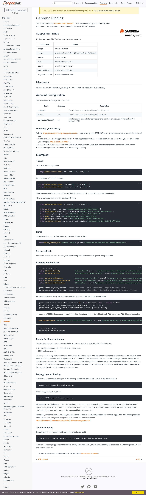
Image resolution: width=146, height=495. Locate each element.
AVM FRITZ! (8, 80)
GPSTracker (8, 345)
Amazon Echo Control (12, 49)
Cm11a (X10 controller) (12, 138)
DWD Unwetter (9, 216)
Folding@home (9, 301)
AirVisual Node (9, 35)
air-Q (5, 32)
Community (113, 3)
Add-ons (103, 3)
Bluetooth (7, 97)
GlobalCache (8, 335)
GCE (5, 325)
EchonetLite (8, 223)
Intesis (6, 443)
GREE (6, 349)
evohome (7, 274)
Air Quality (8, 29)
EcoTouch (7, 229)
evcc (5, 270)
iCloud (6, 429)
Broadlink (7, 114)
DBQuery (7, 168)
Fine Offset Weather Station (14, 287)
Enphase (7, 257)
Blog (123, 3)
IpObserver (8, 450)
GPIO (5, 342)
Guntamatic (8, 359)
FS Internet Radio (10, 315)
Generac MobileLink (11, 332)
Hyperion (7, 416)
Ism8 (5, 463)
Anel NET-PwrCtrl (10, 63)
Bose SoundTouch (10, 110)
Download (78, 3)
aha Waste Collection (12, 25)
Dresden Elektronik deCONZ (14, 202)
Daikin (6, 155)
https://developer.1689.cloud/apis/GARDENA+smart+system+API (64, 420)
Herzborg (7, 386)
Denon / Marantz (10, 172)
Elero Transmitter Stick (12, 243)
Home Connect (9, 390)
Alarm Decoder (9, 39)
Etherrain (7, 267)
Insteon (6, 440)
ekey (5, 236)
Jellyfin (6, 474)
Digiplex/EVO (8, 182)
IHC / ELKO (8, 433)
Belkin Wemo (8, 87)
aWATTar (7, 83)
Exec (5, 277)
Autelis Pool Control (11, 73)
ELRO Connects (10, 247)
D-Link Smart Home (11, 151)
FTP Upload (8, 318)
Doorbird (7, 196)
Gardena (7, 321)
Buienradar (8, 124)
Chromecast (8, 134)
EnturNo (7, 260)
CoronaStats (8, 148)
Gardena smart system (64, 23)
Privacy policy (86, 478)
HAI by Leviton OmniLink (13, 366)
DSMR (6, 209)
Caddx (6, 131)
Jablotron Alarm (10, 467)
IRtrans (6, 460)
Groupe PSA (8, 356)
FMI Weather (8, 294)
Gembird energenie (11, 328)
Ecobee (6, 226)
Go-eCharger (9, 338)
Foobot (6, 304)
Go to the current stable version (107, 11)
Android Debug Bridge (12, 59)
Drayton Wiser (9, 199)
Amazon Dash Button (12, 46)
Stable (10, 10)
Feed (5, 281)
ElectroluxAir (8, 240)
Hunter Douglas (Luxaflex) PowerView (14, 408)
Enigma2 (7, 250)
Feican (6, 284)
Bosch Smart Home (11, 107)
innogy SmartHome (11, 436)
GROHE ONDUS (9, 352)
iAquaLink (7, 422)
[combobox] (62, 3)
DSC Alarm (8, 206)
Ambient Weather (10, 52)
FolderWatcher (9, 298)
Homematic (8, 393)
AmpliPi (6, 56)
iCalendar (7, 426)
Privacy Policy (79, 492)
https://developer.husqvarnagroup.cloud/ (61, 133)
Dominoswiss (9, 192)
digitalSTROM (9, 185)
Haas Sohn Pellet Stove (13, 362)
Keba (5, 484)
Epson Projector (10, 264)
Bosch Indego (9, 103)
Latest (22, 10)
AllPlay (6, 42)
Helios (6, 379)
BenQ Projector (9, 90)
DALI (5, 158)
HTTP (6, 403)
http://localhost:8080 (60, 142)
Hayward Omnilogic (11, 369)
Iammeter (7, 419)
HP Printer (8, 400)
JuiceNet (7, 477)
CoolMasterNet (9, 144)
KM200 (6, 487)
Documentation (91, 3)
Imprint (94, 478)
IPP (5, 453)
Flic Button (8, 291)
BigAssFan (8, 93)
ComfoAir (7, 141)
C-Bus (6, 127)
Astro (6, 66)
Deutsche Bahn (9, 178)
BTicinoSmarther (10, 120)
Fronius (6, 311)
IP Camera (8, 446)
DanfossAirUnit (9, 161)
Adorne (6, 22)
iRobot (6, 457)
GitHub (140, 3)
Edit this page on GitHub (90, 453)
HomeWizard (8, 396)
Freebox (7, 308)
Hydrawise (8, 412)
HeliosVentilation (10, 383)
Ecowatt (7, 233)
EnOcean (7, 253)
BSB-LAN (7, 117)
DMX (5, 189)
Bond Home (8, 100)
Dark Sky (7, 165)
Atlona (6, 69)
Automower (8, 76)
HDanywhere (8, 376)
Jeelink (6, 470)
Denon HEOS (8, 175)
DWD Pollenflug (9, 212)
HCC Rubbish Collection (13, 373)
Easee (6, 219)
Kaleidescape (9, 480)
